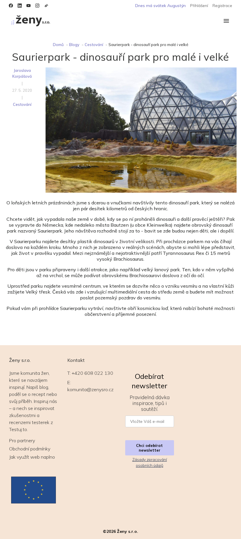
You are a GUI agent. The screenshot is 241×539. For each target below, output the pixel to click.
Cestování (94, 44)
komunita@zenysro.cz (90, 389)
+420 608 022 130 (92, 373)
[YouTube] (28, 6)
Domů (58, 44)
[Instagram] (37, 6)
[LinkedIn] (20, 6)
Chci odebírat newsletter (149, 447)
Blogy (74, 44)
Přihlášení (199, 5)
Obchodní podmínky (29, 449)
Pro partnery (22, 440)
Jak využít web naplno (32, 457)
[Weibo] (46, 6)
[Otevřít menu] (226, 21)
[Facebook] (11, 6)
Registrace (222, 5)
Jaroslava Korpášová (22, 73)
